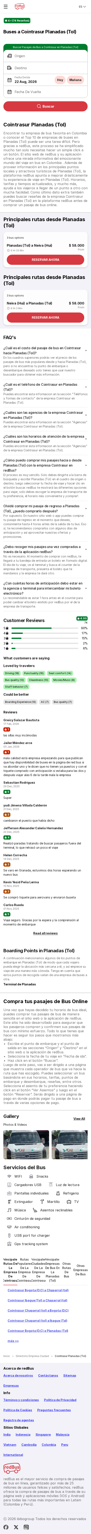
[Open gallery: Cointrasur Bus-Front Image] (26, 1144)
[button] (45, 56)
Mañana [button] (75, 80)
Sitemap (69, 1375)
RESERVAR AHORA (45, 259)
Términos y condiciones (21, 1400)
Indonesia (23, 1434)
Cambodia (29, 1444)
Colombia (49, 1444)
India (7, 1434)
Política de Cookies (17, 1410)
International (13, 1455)
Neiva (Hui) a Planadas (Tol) (29, 303)
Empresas (11, 1385)
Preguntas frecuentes (54, 1410)
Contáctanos (48, 1375)
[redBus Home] (19, 6)
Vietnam (9, 1444)
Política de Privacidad (60, 1400)
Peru (64, 1444)
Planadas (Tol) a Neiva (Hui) (29, 245)
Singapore (43, 1434)
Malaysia (62, 1434)
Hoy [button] (60, 80)
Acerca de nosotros (18, 1375)
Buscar (48, 106)
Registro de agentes (18, 1420)
